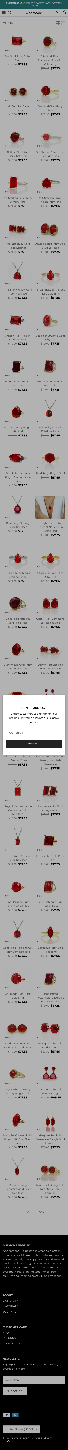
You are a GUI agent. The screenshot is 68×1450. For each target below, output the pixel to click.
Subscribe (34, 743)
